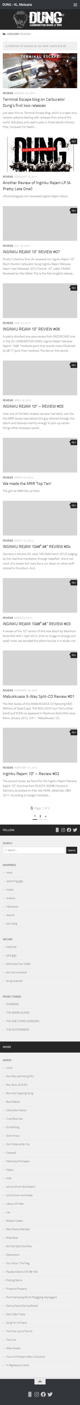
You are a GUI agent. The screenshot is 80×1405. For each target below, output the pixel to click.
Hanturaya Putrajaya (17, 1161)
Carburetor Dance (16, 1110)
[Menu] (75, 4)
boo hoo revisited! (16, 972)
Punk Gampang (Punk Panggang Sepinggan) (31, 1297)
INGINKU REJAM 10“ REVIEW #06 (31, 329)
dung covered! (14, 981)
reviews (8, 93)
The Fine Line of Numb (19, 1331)
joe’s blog (11, 923)
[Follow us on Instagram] (63, 830)
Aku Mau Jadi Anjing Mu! (20, 1076)
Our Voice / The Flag (17, 1263)
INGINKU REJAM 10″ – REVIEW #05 (33, 406)
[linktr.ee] (57, 830)
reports (10, 915)
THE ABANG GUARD (17, 1012)
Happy (10, 1169)
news (9, 872)
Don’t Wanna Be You (18, 1144)
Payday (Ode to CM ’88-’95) (22, 1271)
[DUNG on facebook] (69, 830)
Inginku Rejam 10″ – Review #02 (31, 773)
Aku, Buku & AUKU (17, 1084)
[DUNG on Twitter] (75, 830)
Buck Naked (13, 1101)
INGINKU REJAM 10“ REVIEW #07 (31, 251)
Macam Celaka (14, 1220)
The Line (11, 1339)
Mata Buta (12, 1237)
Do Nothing (12, 1127)
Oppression (13, 1254)
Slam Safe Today (15, 1314)
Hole (9, 1178)
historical (11, 947)
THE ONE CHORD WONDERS (22, 1021)
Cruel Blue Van (14, 1118)
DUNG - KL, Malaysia (17, 4)
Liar (8, 1212)
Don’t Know (13, 1135)
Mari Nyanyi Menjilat (18, 1229)
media (9, 889)
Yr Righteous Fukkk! (17, 1365)
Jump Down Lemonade (19, 1195)
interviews (12, 906)
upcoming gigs (14, 881)
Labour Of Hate (15, 1203)
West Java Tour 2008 (18, 964)
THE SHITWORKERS (17, 1029)
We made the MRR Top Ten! (27, 483)
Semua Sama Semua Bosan (22, 1305)
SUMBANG (12, 1004)
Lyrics (9, 1067)
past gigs (11, 955)
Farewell (11, 1152)
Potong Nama (14, 1280)
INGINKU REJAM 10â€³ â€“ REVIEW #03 (37, 623)
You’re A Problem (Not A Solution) (25, 1356)
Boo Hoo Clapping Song (19, 1093)
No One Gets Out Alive (19, 1246)
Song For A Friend (16, 1322)
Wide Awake (13, 1348)
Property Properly (16, 1288)
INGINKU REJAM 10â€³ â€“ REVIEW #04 (37, 546)
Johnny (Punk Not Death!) (20, 1186)
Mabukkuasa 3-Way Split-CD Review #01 (38, 696)
